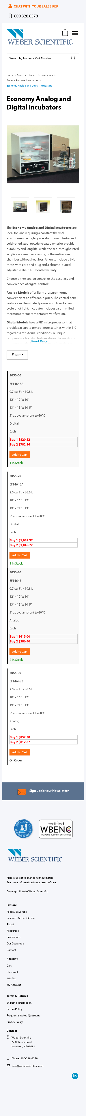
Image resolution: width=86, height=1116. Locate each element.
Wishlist (11, 978)
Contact (11, 950)
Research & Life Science (21, 918)
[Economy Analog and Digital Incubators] (43, 154)
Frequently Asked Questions (23, 1015)
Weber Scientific (17, 44)
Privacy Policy (15, 1021)
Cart (9, 965)
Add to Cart (19, 455)
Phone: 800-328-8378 (24, 1058)
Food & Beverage (17, 911)
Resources (13, 930)
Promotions (13, 937)
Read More (39, 341)
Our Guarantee (15, 943)
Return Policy (14, 1009)
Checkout (12, 972)
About (10, 924)
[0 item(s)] (65, 32)
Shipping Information (19, 1002)
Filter (17, 355)
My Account (14, 984)
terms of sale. (49, 882)
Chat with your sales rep (35, 6)
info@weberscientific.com (27, 1066)
